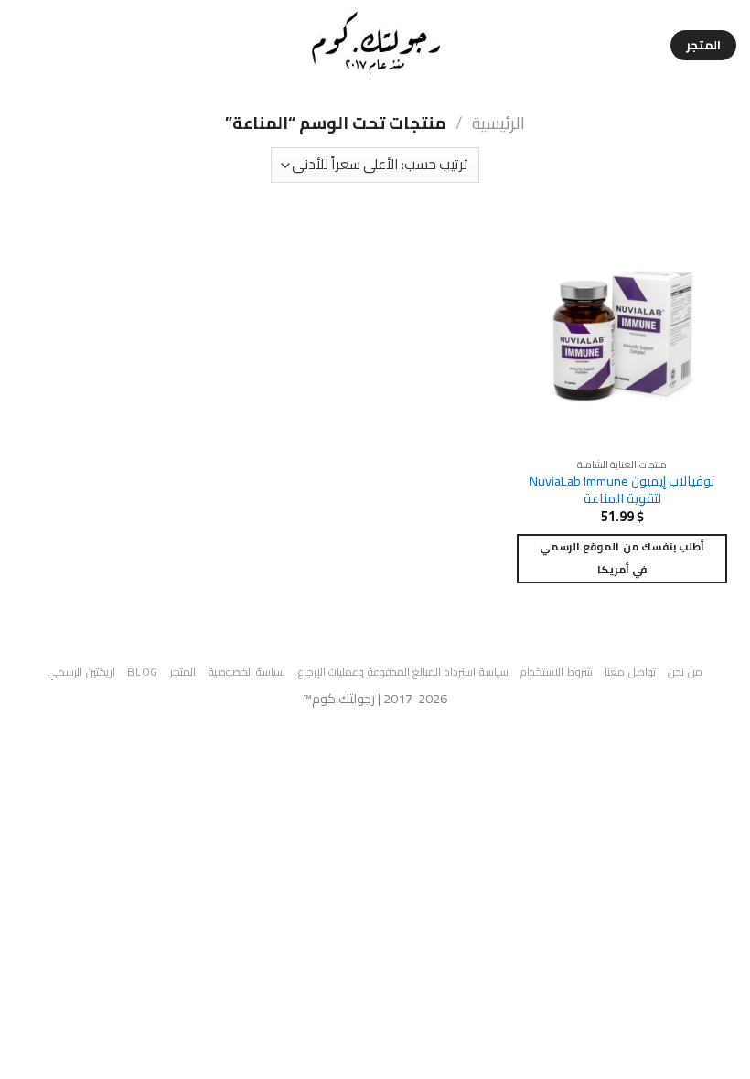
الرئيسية (498, 123)
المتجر (183, 671)
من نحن (685, 671)
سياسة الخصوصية (247, 671)
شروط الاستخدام (556, 671)
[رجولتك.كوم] (375, 45)
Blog (142, 671)
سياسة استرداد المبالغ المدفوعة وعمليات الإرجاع (403, 671)
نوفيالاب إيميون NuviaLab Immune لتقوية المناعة (622, 490)
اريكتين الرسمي (81, 671)
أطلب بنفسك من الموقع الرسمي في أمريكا (622, 558)
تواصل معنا (630, 671)
